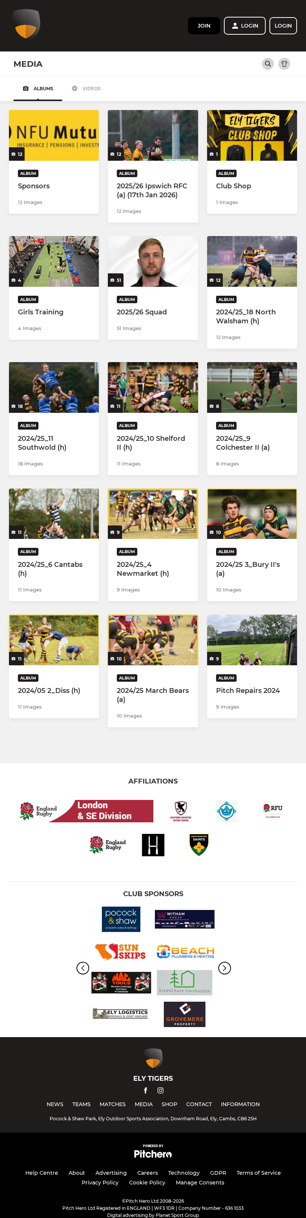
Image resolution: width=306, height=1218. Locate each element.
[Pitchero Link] (153, 1155)
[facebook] (145, 1092)
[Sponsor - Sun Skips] (121, 952)
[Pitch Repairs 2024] (252, 640)
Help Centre (41, 1173)
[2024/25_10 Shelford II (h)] (153, 387)
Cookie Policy (147, 1182)
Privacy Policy (100, 1182)
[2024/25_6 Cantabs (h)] (54, 514)
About (77, 1173)
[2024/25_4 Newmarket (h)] (153, 514)
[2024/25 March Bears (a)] (153, 640)
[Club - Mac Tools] (121, 984)
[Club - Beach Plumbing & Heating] (185, 952)
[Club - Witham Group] (185, 921)
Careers (147, 1173)
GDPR (218, 1173)
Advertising (111, 1173)
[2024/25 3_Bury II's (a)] (252, 514)
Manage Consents (200, 1182)
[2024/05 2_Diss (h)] (54, 640)
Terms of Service (259, 1173)
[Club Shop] (252, 135)
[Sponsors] (54, 135)
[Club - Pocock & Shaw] (121, 921)
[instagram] (160, 1092)
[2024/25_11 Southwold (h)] (54, 387)
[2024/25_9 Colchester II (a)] (252, 387)
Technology (184, 1173)
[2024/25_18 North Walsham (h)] (252, 261)
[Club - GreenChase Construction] (185, 984)
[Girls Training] (54, 261)
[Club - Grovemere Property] (185, 1016)
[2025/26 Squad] (153, 261)
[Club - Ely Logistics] (121, 1016)
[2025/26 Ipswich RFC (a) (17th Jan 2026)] (153, 135)
